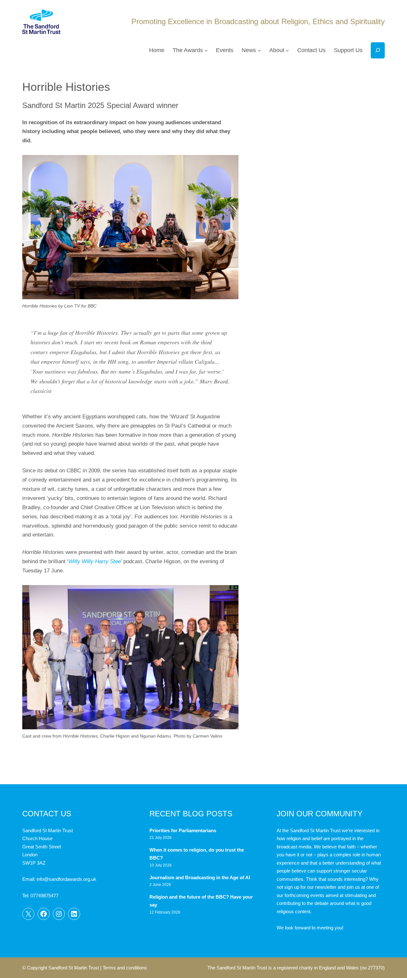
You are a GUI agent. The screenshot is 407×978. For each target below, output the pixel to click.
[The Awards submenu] (206, 50)
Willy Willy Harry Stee (94, 561)
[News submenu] (259, 50)
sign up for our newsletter (310, 887)
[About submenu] (287, 50)
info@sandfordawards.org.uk (66, 879)
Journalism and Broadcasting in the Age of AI (200, 877)
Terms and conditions (125, 967)
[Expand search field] (378, 50)
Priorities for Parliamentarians (182, 830)
